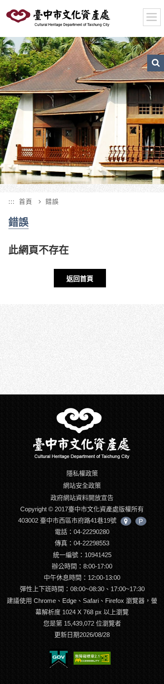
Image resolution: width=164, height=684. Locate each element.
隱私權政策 (82, 473)
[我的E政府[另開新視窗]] (59, 660)
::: (11, 201)
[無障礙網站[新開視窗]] (92, 660)
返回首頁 (79, 278)
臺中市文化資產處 (72, 20)
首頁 (25, 201)
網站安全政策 (82, 485)
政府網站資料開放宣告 (82, 497)
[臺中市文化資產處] (82, 433)
